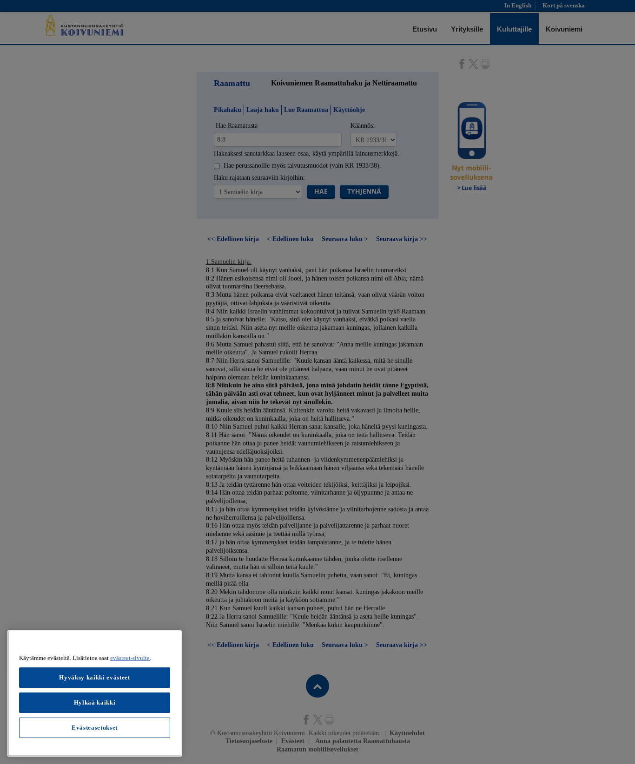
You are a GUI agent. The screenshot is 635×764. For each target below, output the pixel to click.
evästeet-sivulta (130, 657)
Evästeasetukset (95, 727)
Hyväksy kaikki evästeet (94, 677)
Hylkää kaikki (95, 702)
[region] (94, 693)
